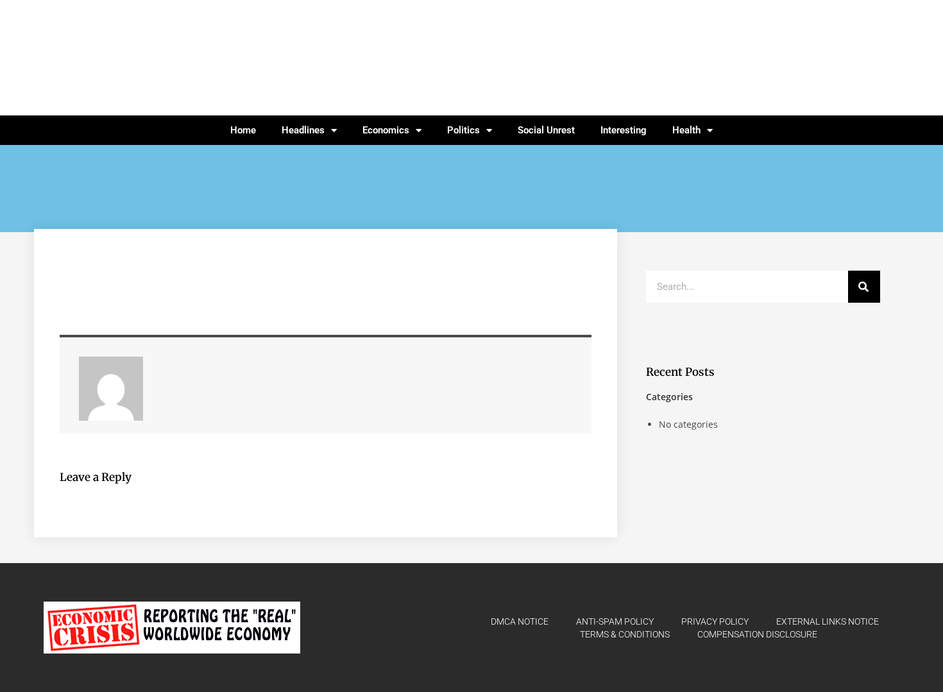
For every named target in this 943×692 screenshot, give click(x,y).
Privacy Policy (715, 621)
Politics (463, 130)
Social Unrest (546, 130)
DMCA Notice (519, 621)
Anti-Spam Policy (615, 621)
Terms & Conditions (625, 634)
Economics (385, 130)
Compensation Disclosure (757, 634)
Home (243, 130)
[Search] (864, 287)
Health (686, 130)
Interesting (623, 130)
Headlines (303, 130)
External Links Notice (827, 621)
